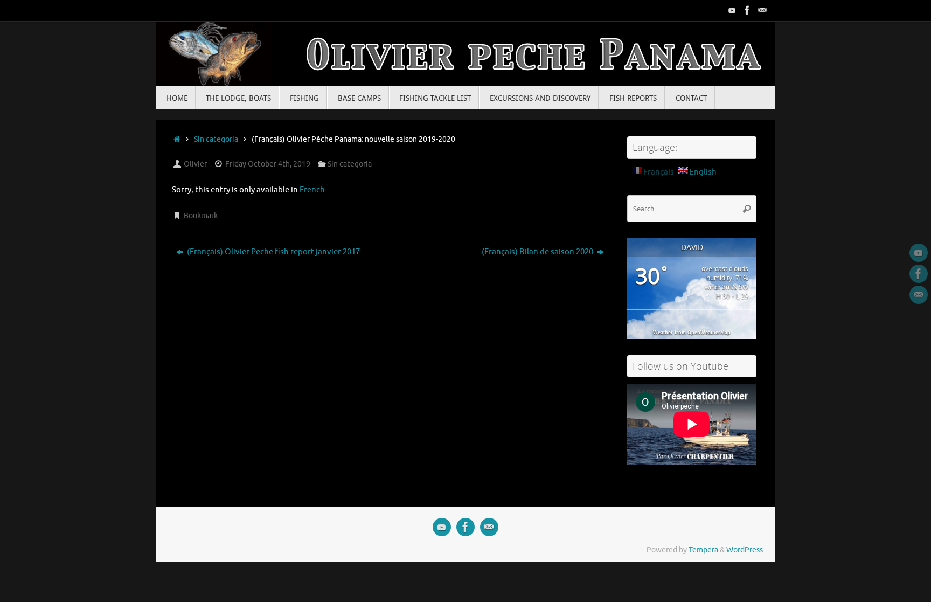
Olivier (195, 164)
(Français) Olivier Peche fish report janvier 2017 (272, 252)
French (312, 190)
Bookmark (201, 215)
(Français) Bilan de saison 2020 (538, 252)
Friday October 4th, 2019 (267, 164)
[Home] (177, 139)
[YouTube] (732, 10)
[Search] (746, 208)
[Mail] (762, 10)
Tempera (703, 550)
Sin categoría (216, 139)
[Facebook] (747, 10)
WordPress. (745, 550)
